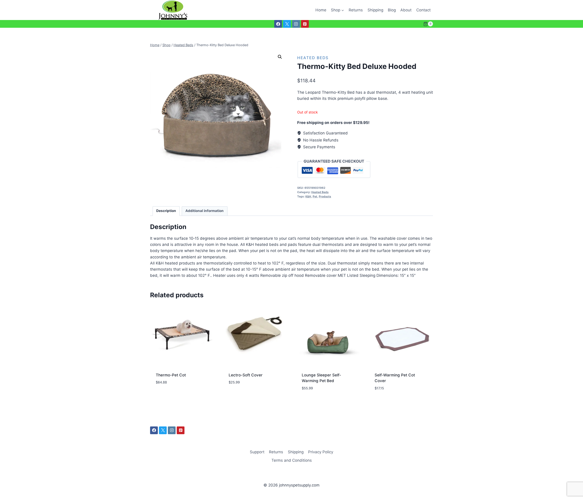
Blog (392, 10)
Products (325, 196)
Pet (315, 196)
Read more (165, 396)
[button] (280, 57)
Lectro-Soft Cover (246, 375)
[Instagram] (296, 24)
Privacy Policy (320, 452)
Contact (423, 10)
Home (320, 10)
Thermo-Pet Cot (171, 375)
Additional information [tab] (204, 211)
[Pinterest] (305, 24)
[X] (287, 24)
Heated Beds (313, 57)
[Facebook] (278, 24)
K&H (308, 196)
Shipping (375, 10)
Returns (356, 10)
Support (257, 452)
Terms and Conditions (291, 460)
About (406, 10)
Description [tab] (166, 211)
